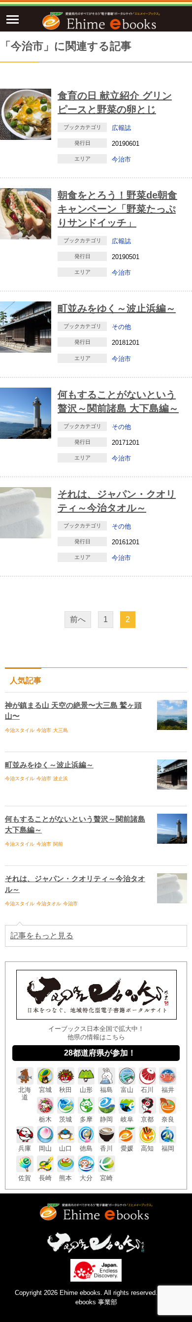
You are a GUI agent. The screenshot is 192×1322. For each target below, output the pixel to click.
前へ (78, 619)
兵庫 (24, 1148)
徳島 (86, 1148)
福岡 (167, 1148)
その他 (121, 326)
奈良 (167, 1119)
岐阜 (127, 1119)
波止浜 (60, 778)
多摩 (86, 1119)
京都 (147, 1119)
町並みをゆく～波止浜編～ (117, 308)
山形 (86, 1089)
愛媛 (127, 1148)
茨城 (65, 1119)
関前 (58, 844)
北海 (24, 1093)
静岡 (106, 1119)
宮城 (45, 1089)
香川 (106, 1148)
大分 (86, 1177)
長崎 (45, 1177)
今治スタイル (19, 730)
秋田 (65, 1089)
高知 (147, 1148)
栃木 (45, 1119)
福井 (167, 1089)
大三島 (60, 730)
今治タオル (48, 903)
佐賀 (24, 1177)
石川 (147, 1089)
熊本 (65, 1177)
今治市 (121, 159)
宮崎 (106, 1177)
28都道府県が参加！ (100, 1053)
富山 (127, 1089)
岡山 (45, 1148)
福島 (106, 1089)
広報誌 (121, 128)
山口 (65, 1148)
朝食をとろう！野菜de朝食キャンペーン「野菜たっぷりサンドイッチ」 (117, 209)
